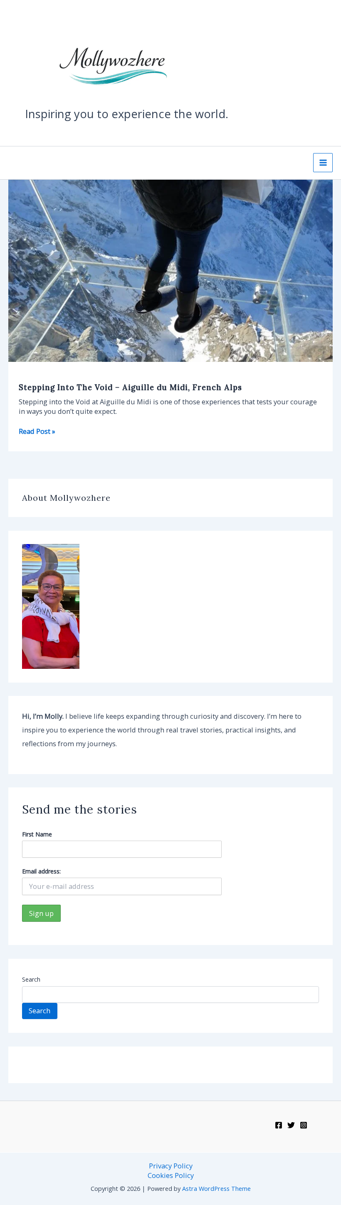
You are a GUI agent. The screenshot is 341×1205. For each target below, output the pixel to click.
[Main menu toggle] (323, 163)
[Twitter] (291, 1125)
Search (31, 979)
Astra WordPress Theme (216, 1188)
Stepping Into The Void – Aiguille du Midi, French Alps (130, 387)
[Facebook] (278, 1125)
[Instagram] (303, 1125)
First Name (37, 834)
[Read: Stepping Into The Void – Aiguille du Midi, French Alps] (170, 270)
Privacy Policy (171, 1165)
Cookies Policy (171, 1175)
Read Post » (37, 431)
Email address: (41, 871)
